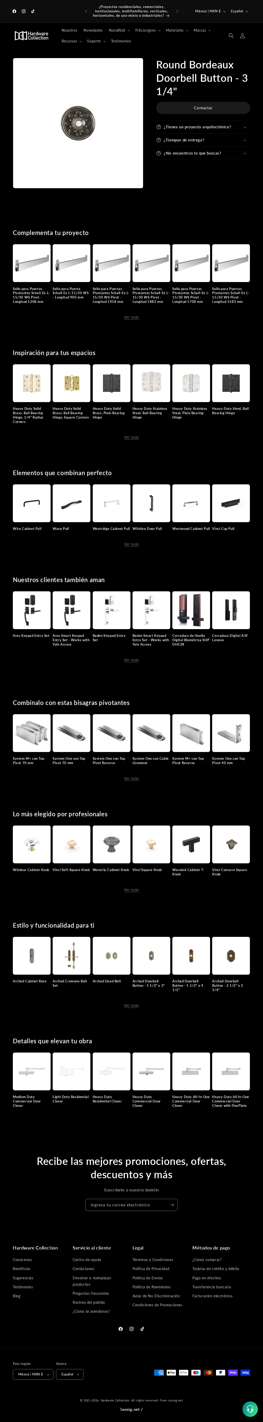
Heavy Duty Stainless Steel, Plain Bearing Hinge (189, 412)
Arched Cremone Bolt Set (70, 983)
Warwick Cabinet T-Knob (188, 872)
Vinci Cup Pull (223, 529)
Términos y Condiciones (153, 1259)
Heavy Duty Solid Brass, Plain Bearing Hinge (109, 412)
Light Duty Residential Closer (71, 1099)
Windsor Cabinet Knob (31, 870)
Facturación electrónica (212, 1296)
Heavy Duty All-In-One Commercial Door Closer (191, 1101)
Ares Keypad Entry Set (31, 635)
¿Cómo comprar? (206, 1259)
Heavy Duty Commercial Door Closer (147, 1101)
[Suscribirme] (171, 1205)
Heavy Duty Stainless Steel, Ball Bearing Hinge (150, 412)
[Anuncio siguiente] (177, 11)
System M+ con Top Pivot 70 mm (28, 760)
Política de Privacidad (151, 1268)
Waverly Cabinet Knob (111, 870)
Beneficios (22, 1268)
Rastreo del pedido (89, 1302)
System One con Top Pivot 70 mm (69, 760)
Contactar (203, 107)
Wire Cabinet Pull (27, 529)
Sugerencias (23, 1278)
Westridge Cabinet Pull (111, 529)
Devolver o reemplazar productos (92, 1281)
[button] (119, 30)
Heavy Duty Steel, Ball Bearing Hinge (230, 410)
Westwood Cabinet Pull (191, 529)
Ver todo (131, 317)
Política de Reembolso (152, 1287)
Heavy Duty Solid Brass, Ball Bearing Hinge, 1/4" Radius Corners (28, 415)
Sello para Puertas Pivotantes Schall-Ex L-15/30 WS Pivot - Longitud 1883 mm (151, 295)
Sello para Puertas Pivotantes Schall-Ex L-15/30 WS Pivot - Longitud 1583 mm (230, 295)
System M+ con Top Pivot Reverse (188, 760)
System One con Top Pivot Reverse (109, 760)
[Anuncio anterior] (85, 11)
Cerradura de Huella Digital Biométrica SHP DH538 (190, 639)
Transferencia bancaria (211, 1287)
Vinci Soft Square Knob (71, 870)
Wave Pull (61, 529)
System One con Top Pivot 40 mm (228, 760)
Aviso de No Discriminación (156, 1296)
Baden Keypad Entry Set (109, 637)
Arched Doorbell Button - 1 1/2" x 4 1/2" (187, 985)
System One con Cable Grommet (151, 760)
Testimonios (23, 1287)
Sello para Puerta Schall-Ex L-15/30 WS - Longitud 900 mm (71, 293)
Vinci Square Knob (147, 870)
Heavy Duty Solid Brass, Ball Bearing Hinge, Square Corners (71, 412)
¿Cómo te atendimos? (91, 1311)
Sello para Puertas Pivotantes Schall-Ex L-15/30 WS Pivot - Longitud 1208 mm (31, 295)
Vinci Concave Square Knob (229, 872)
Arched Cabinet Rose (29, 981)
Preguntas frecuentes (91, 1293)
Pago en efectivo (206, 1278)
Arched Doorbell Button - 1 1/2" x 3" (149, 983)
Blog (16, 1296)
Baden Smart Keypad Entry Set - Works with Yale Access (151, 639)
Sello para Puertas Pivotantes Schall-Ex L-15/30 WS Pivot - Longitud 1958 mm (111, 295)
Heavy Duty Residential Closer (107, 1099)
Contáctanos (84, 1268)
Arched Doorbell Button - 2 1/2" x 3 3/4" (227, 985)
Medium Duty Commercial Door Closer (27, 1101)
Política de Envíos (148, 1278)
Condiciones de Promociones (157, 1305)
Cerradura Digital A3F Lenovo (230, 637)
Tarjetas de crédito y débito (215, 1268)
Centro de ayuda (87, 1259)
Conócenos (22, 1259)
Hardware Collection (115, 1400)
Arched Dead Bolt (107, 981)
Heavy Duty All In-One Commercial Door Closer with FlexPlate (230, 1101)
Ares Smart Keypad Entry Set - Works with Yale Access (71, 639)
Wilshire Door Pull (147, 529)
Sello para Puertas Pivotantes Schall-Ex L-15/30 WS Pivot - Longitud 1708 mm (191, 295)
